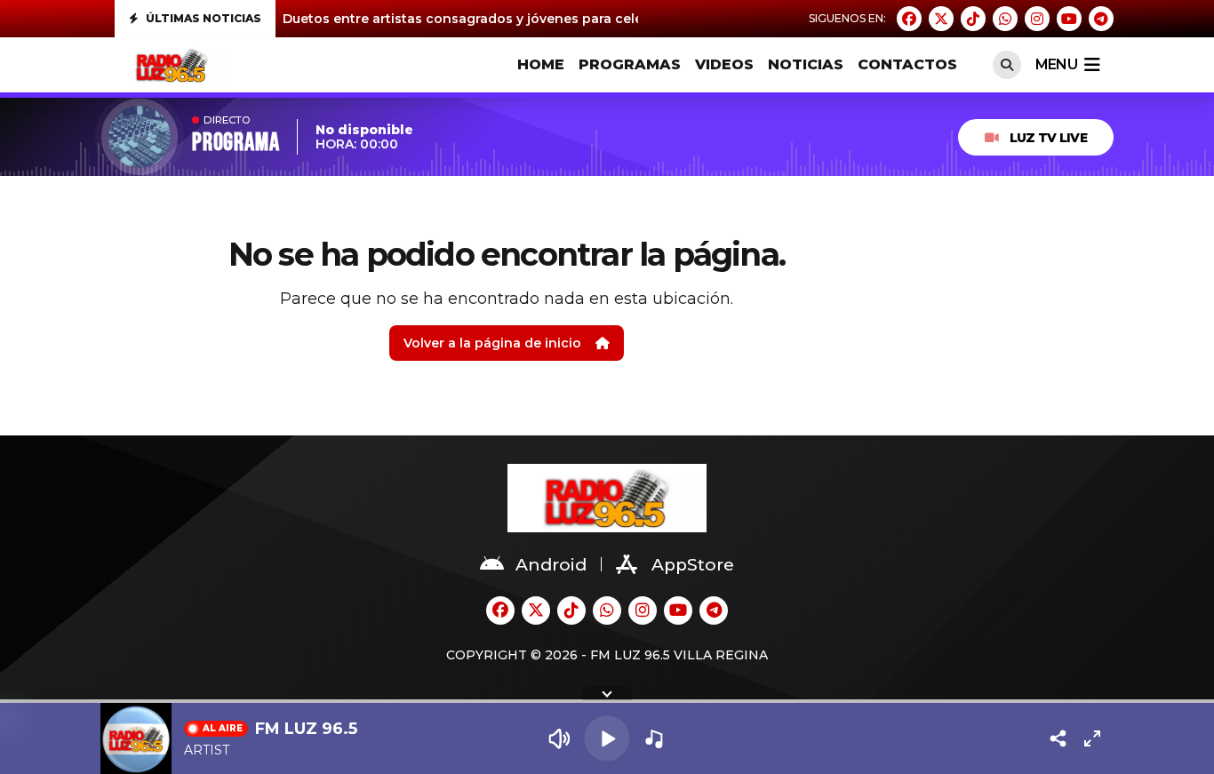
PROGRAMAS (630, 64)
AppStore (692, 565)
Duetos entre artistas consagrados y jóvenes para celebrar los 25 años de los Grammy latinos (590, 19)
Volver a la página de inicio (492, 343)
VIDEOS (724, 64)
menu (1056, 64)
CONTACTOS (907, 64)
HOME (540, 64)
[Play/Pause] (606, 738)
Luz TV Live (1048, 138)
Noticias (805, 64)
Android (551, 565)
